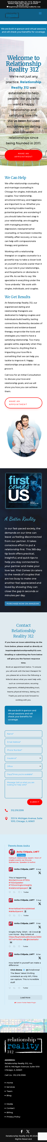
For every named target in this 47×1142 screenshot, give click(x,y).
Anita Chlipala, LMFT (24, 869)
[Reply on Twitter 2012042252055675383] (10, 988)
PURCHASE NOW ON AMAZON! (23, 603)
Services (11, 1087)
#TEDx (26, 880)
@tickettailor (32, 939)
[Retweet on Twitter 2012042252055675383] (15, 988)
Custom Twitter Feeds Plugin (25, 1002)
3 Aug (38, 900)
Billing (10, 1112)
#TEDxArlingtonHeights (20, 885)
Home (10, 1082)
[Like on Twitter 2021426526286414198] (19, 947)
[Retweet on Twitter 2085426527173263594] (15, 892)
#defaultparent (16, 911)
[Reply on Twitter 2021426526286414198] (10, 947)
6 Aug (38, 869)
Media (10, 1104)
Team (9, 1091)
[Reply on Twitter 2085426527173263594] (10, 892)
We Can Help (15, 177)
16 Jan (38, 954)
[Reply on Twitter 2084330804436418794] (10, 916)
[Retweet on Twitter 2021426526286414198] (15, 947)
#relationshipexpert (18, 888)
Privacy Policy (13, 1116)
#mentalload (15, 908)
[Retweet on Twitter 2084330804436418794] (15, 916)
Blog (9, 1095)
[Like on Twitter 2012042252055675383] (19, 988)
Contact (10, 1108)
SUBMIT (34, 802)
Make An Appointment (23, 155)
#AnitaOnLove (16, 880)
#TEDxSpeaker (16, 883)
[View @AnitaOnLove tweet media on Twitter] (30, 888)
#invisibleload (28, 908)
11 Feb (38, 923)
